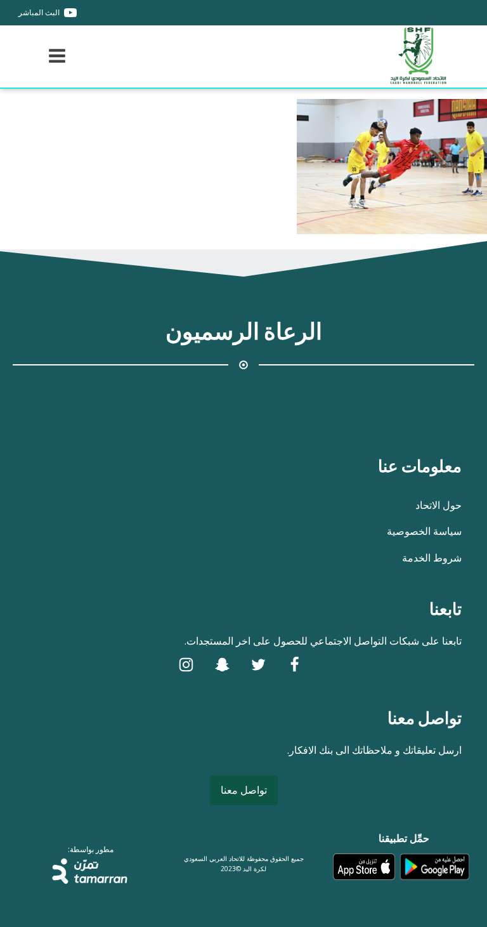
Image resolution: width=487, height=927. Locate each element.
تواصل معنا (244, 790)
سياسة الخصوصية (424, 531)
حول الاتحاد (438, 505)
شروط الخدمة (432, 558)
